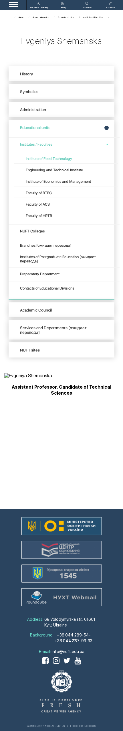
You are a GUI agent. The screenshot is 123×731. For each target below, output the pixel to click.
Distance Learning (39, 7)
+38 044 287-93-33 (73, 638)
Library (63, 7)
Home (20, 17)
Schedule (87, 7)
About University (41, 17)
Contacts (111, 7)
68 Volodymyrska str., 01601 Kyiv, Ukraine (69, 622)
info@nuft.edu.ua (68, 651)
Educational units (66, 17)
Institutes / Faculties (93, 17)
